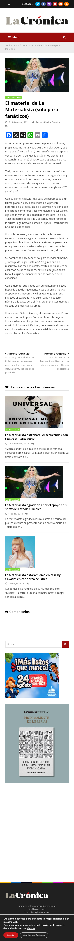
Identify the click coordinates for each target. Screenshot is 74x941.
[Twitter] (37, 4)
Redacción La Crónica (48, 122)
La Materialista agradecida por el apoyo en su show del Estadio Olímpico (36, 507)
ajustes (31, 928)
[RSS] (66, 4)
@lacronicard (38, 909)
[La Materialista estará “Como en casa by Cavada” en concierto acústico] (37, 552)
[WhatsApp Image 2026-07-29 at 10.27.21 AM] (32, 696)
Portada (13, 45)
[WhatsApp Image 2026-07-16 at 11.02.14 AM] (37, 782)
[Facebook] (43, 4)
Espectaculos (13, 97)
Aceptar (11, 935)
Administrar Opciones (34, 935)
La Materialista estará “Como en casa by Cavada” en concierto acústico (33, 577)
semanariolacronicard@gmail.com (37, 906)
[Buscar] (64, 37)
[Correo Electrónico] (60, 4)
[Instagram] (49, 4)
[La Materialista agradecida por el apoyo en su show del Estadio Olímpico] (37, 482)
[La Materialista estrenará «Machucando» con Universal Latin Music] (37, 412)
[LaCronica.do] (37, 26)
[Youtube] (55, 4)
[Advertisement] (37, 826)
